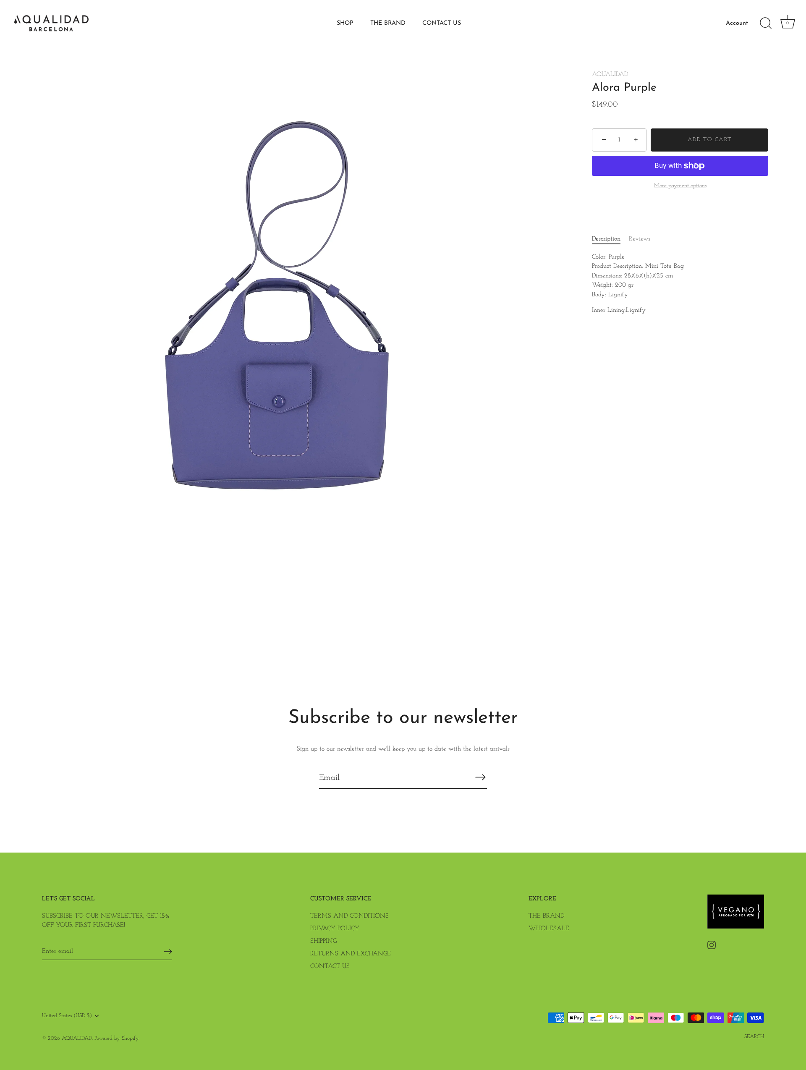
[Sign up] (168, 951)
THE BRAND (388, 23)
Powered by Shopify (116, 1038)
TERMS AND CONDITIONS (349, 916)
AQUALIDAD (610, 74)
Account (737, 23)
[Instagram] (711, 945)
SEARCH (754, 1036)
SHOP (345, 23)
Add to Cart (710, 140)
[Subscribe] (480, 777)
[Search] (765, 23)
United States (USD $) (67, 1015)
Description (606, 239)
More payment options (680, 186)
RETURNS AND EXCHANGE (350, 954)
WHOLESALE (549, 929)
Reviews (639, 239)
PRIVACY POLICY (334, 929)
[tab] (610, 240)
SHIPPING (323, 941)
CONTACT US (441, 23)
